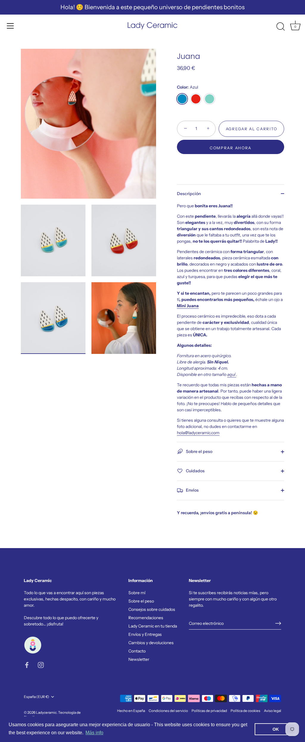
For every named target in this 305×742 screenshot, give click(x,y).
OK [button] (276, 729)
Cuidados (195, 470)
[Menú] (10, 25)
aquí (231, 374)
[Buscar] (280, 26)
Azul (182, 99)
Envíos (192, 490)
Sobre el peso (198, 451)
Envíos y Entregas (145, 634)
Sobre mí (136, 592)
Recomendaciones (145, 617)
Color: (187, 87)
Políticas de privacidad (209, 710)
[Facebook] (27, 664)
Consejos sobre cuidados (151, 609)
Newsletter (138, 659)
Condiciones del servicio (168, 710)
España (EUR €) (36, 697)
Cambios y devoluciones (151, 642)
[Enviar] (278, 623)
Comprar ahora (230, 147)
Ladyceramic (46, 712)
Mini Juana (188, 305)
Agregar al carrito (251, 128)
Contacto (137, 651)
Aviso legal (272, 710)
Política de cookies (245, 710)
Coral (196, 99)
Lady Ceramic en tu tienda (152, 626)
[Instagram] (41, 664)
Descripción (189, 193)
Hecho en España (131, 710)
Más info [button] (94, 732)
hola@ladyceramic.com (198, 432)
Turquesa (209, 99)
